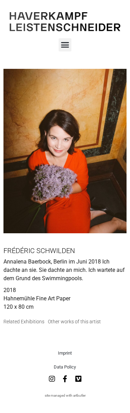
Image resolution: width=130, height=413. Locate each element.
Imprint (65, 353)
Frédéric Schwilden (39, 250)
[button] (65, 44)
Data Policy (65, 367)
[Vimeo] (78, 379)
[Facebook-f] (65, 379)
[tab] (23, 321)
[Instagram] (52, 379)
